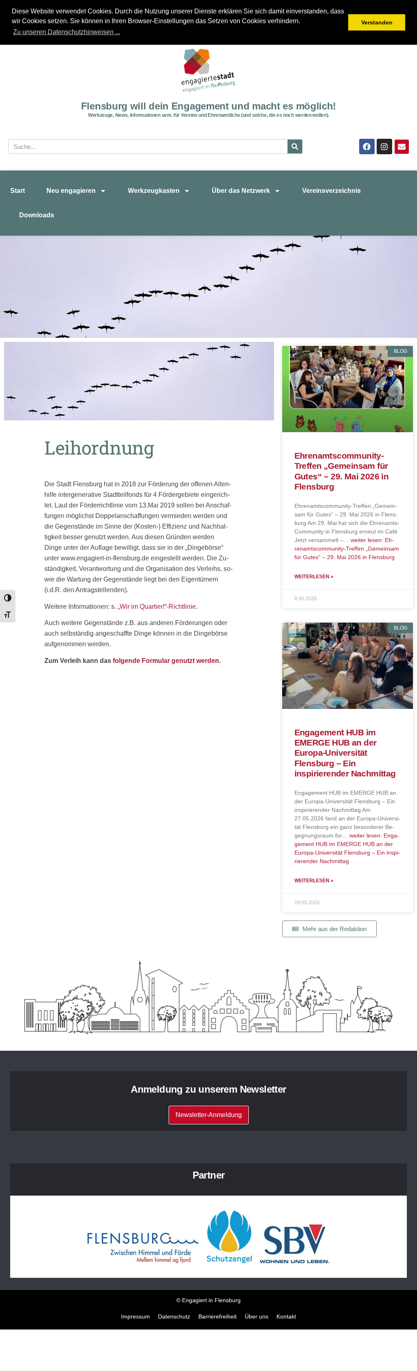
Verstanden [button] (377, 22)
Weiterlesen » (314, 576)
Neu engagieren (71, 190)
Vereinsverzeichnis (331, 190)
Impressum (135, 1316)
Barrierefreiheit (217, 1316)
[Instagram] (384, 146)
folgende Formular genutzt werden (165, 660)
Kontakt (286, 1316)
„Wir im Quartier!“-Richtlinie (157, 606)
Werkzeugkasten (154, 190)
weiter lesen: (346, 548)
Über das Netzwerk (241, 190)
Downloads (36, 215)
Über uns (256, 1316)
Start (17, 190)
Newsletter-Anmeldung (209, 1114)
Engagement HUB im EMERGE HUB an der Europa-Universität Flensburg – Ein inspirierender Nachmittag (345, 753)
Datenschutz (174, 1316)
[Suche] (295, 146)
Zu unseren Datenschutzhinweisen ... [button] (66, 31)
